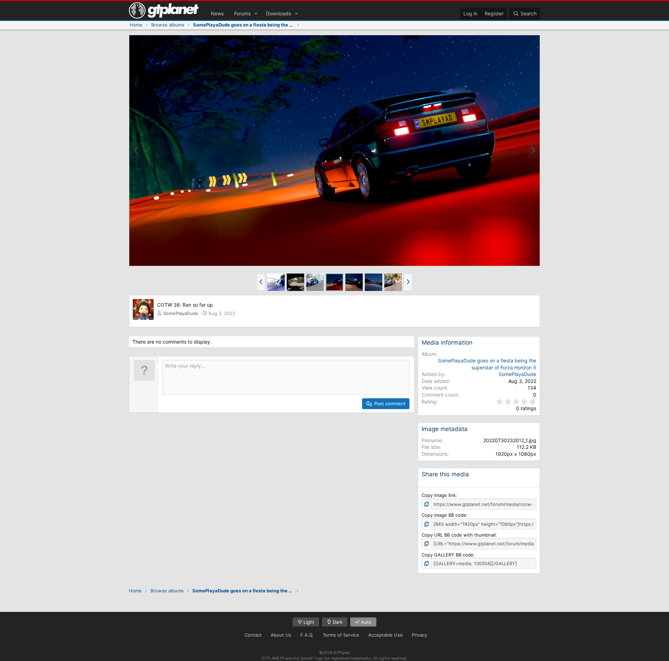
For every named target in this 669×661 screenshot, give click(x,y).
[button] (256, 13)
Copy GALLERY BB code (448, 555)
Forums (242, 13)
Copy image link (439, 495)
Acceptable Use (385, 635)
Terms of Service (341, 635)
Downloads (278, 13)
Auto (365, 622)
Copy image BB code (444, 515)
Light (308, 622)
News (217, 13)
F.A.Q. (307, 635)
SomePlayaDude (180, 313)
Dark (337, 622)
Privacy (419, 635)
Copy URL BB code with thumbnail (458, 535)
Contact (253, 635)
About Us (281, 635)
